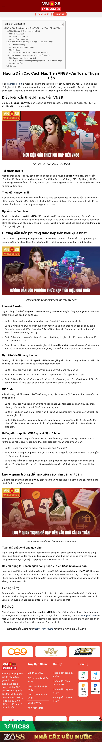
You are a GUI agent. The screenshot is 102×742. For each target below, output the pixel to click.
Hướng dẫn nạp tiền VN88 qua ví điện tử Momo (30, 52)
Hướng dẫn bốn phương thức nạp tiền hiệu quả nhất (32, 42)
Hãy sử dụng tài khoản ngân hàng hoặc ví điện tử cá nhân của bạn (38, 61)
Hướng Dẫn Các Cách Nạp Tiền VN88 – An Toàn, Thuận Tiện (32, 28)
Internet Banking (19, 45)
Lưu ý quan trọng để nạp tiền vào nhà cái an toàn (30, 55)
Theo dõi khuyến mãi (21, 37)
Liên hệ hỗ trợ (18, 63)
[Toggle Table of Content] (60, 24)
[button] (3, 6)
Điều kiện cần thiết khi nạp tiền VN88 (24, 31)
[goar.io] (51, 6)
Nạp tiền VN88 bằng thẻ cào (24, 47)
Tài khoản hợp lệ (18, 34)
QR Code (16, 50)
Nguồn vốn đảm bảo (20, 39)
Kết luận (13, 66)
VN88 (5, 673)
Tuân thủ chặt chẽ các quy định (24, 58)
